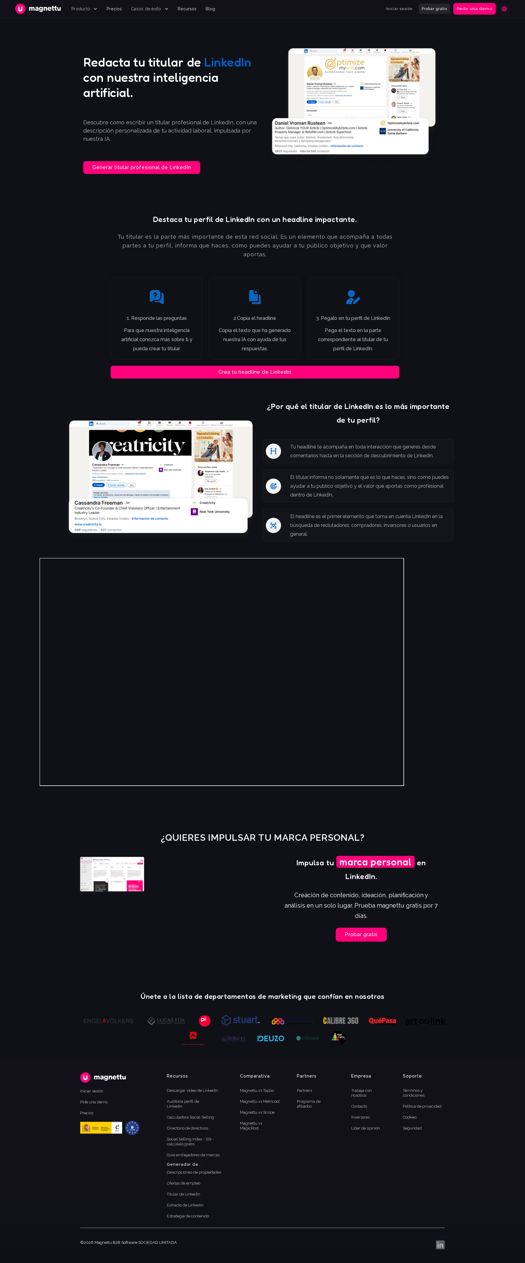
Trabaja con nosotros (361, 1093)
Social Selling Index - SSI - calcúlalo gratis (190, 1141)
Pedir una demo (474, 8)
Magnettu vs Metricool (260, 1101)
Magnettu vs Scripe (257, 1112)
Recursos (187, 8)
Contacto (359, 1106)
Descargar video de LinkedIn (192, 1090)
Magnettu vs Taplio (257, 1090)
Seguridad (412, 1128)
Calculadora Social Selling (190, 1117)
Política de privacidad (422, 1106)
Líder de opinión (365, 1128)
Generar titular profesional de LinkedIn (141, 167)
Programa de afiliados (309, 1104)
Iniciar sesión (399, 9)
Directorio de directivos (187, 1128)
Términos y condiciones (413, 1093)
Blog (210, 8)
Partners (304, 1090)
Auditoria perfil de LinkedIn (183, 1104)
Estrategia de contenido (188, 1216)
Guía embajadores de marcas (193, 1155)
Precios (114, 8)
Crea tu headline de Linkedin (254, 372)
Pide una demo (94, 1102)
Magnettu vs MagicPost (251, 1125)
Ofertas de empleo (183, 1183)
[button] (84, 8)
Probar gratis (434, 9)
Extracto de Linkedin (185, 1205)
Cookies (410, 1117)
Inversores (360, 1117)
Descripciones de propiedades (194, 1172)
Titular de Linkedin (183, 1194)
